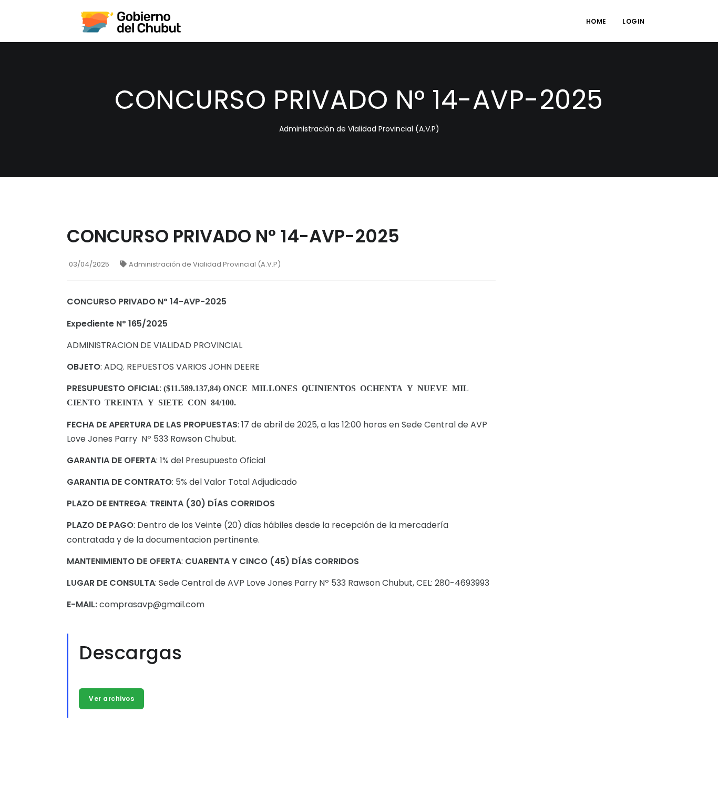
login (633, 21)
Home (596, 21)
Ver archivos (111, 698)
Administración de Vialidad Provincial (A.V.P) (205, 264)
